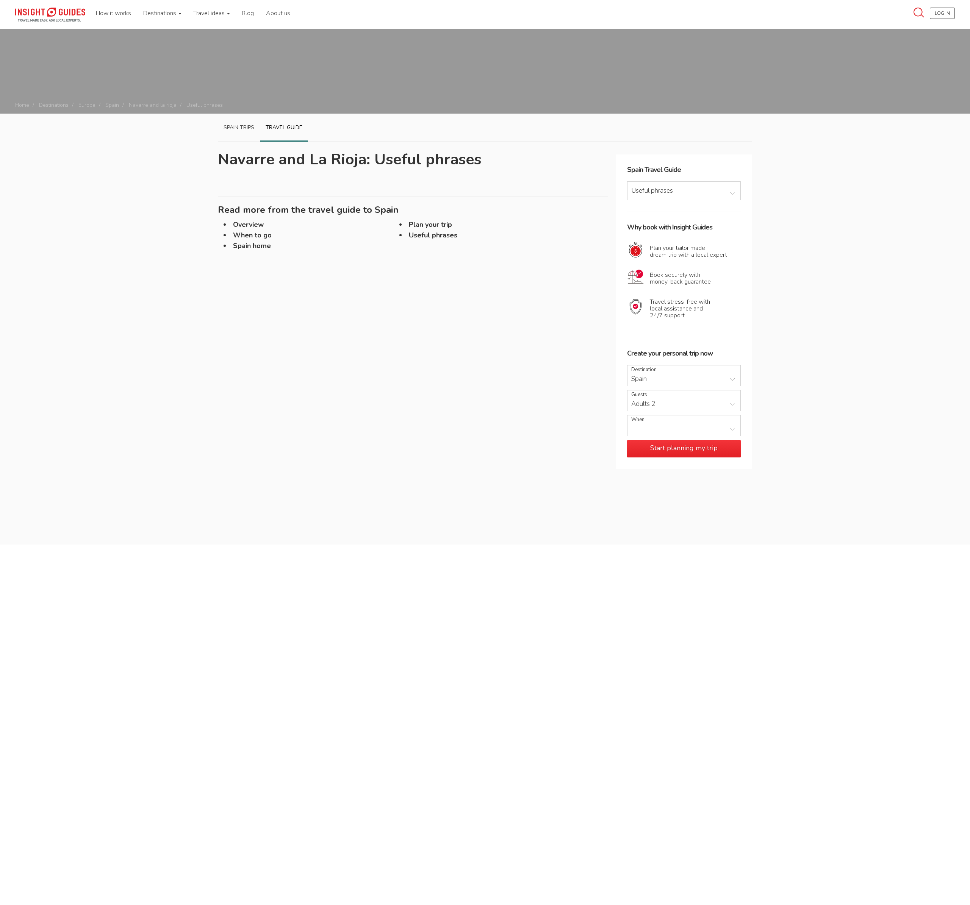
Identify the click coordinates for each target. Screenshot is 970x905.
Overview (248, 224)
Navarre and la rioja (153, 105)
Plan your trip (430, 224)
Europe (86, 105)
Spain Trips (239, 127)
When (638, 419)
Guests (639, 394)
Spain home (252, 245)
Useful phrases (433, 235)
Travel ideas (209, 13)
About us (278, 13)
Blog (248, 13)
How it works (113, 13)
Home (22, 105)
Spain (112, 105)
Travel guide (284, 127)
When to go (252, 235)
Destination (644, 369)
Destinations (160, 13)
